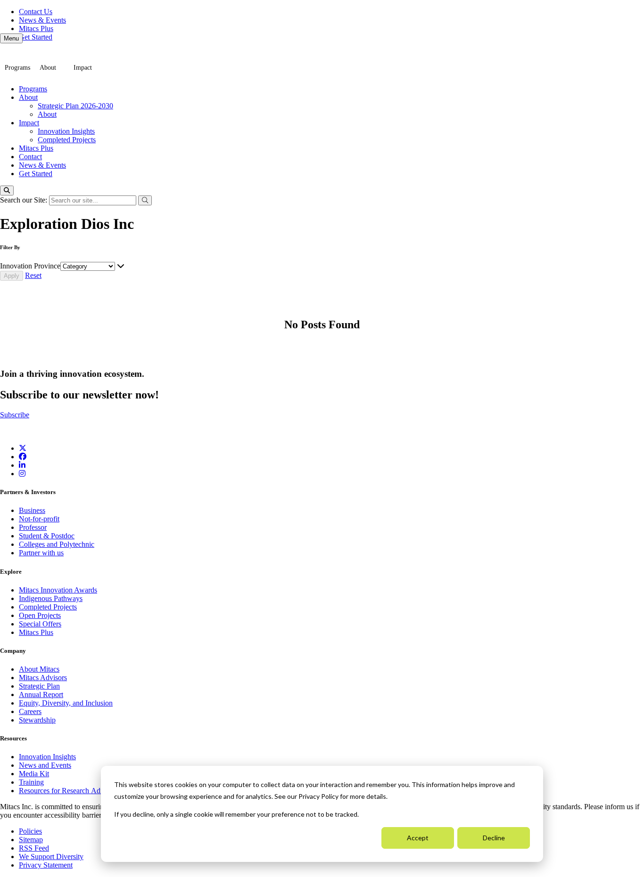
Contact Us (35, 12)
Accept (418, 838)
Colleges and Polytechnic (56, 544)
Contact (30, 157)
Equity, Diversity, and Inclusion (66, 703)
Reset (33, 275)
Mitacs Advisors (43, 678)
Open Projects (40, 615)
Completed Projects (67, 140)
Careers (30, 711)
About (48, 67)
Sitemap (31, 840)
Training (31, 782)
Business (32, 510)
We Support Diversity (51, 857)
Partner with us (41, 553)
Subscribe (14, 415)
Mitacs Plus (36, 28)
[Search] (7, 190)
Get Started (35, 37)
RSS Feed (34, 848)
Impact (83, 67)
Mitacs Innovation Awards (58, 590)
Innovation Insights (66, 131)
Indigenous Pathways (51, 598)
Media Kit (34, 774)
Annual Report (41, 694)
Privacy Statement (46, 865)
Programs (17, 67)
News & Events (42, 20)
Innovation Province (30, 266)
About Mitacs (39, 669)
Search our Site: (24, 200)
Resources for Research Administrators (78, 791)
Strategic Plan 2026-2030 (75, 106)
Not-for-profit (39, 519)
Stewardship (37, 720)
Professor (33, 527)
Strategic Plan (39, 686)
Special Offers (40, 624)
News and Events (45, 765)
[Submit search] (145, 200)
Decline (494, 838)
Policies (30, 831)
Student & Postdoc (46, 536)
